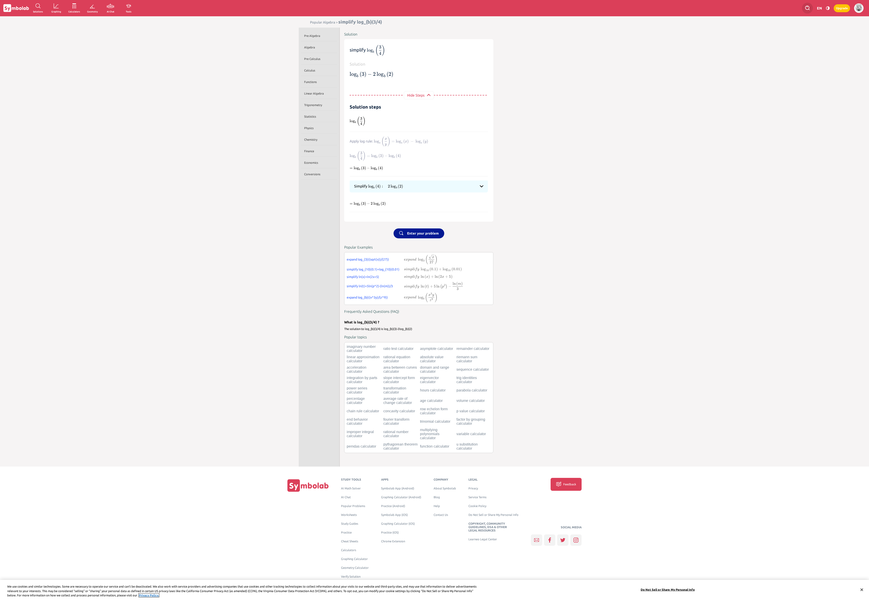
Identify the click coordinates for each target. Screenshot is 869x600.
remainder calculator (472, 349)
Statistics (310, 116)
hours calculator (433, 390)
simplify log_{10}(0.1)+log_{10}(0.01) (373, 269)
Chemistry (310, 139)
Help (437, 506)
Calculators (348, 550)
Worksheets (349, 515)
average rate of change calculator (397, 401)
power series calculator (357, 390)
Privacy (473, 488)
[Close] (862, 590)
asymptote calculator (436, 349)
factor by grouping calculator (470, 421)
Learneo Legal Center (482, 539)
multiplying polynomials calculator (429, 434)
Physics (309, 128)
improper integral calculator (360, 434)
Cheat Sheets (349, 541)
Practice (346, 532)
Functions (310, 81)
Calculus (309, 70)
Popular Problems (353, 506)
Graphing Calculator (354, 559)
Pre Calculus (312, 58)
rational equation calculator (396, 359)
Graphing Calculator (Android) (401, 497)
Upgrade (842, 8)
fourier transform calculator (396, 421)
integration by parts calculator (362, 380)
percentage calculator (356, 401)
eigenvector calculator (429, 380)
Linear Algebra (314, 93)
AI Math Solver (351, 488)
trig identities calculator (466, 380)
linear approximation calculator (363, 359)
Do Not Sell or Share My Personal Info (493, 515)
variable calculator (471, 434)
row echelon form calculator (434, 411)
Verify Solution (350, 576)
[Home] (308, 485)
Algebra (309, 47)
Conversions (312, 174)
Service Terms (477, 497)
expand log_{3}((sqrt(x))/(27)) (368, 259)
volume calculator (470, 401)
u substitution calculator (467, 446)
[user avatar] (859, 8)
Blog (437, 497)
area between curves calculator (400, 369)
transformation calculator (394, 390)
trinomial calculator (435, 421)
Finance (309, 151)
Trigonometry (313, 105)
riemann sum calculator (466, 359)
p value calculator (470, 411)
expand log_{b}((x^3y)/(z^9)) (367, 297)
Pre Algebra (312, 35)
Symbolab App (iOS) (394, 515)
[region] (434, 590)
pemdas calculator (361, 446)
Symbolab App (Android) (397, 488)
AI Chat (346, 497)
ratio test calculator (398, 349)
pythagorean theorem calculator (400, 446)
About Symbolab (445, 488)
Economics (311, 162)
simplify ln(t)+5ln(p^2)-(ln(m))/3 (370, 286)
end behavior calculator (357, 421)
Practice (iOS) (390, 532)
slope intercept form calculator (399, 380)
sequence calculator (472, 369)
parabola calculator (471, 390)
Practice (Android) (393, 506)
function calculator (434, 446)
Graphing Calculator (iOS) (398, 523)
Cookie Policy (477, 506)
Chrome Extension (393, 541)
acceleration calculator (356, 369)
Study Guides (349, 523)
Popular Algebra (322, 22)
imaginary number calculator (361, 349)
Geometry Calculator (355, 567)
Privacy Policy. (149, 595)
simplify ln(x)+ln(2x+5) (363, 276)
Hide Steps (416, 95)
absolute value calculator (432, 359)
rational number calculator (395, 434)
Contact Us (441, 515)
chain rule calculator (363, 411)
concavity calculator (399, 411)
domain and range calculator (434, 369)
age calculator (431, 401)
